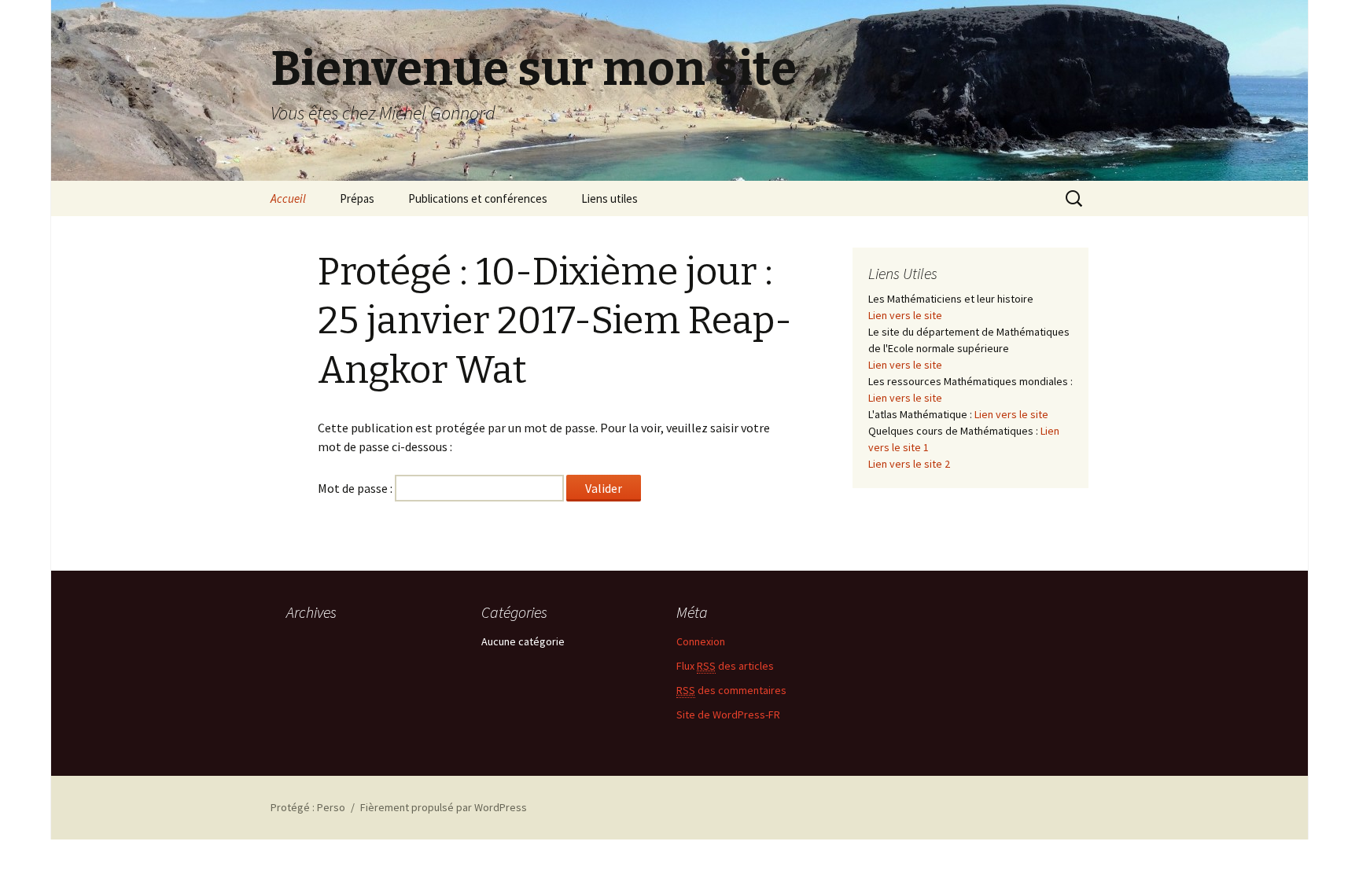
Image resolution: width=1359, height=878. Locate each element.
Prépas (357, 198)
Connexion (700, 641)
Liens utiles (609, 198)
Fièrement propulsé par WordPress (443, 807)
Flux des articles (725, 666)
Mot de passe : (356, 488)
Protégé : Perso (308, 807)
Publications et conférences (477, 198)
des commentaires (731, 690)
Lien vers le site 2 (909, 464)
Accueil (288, 198)
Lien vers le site (905, 315)
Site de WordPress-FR (728, 714)
